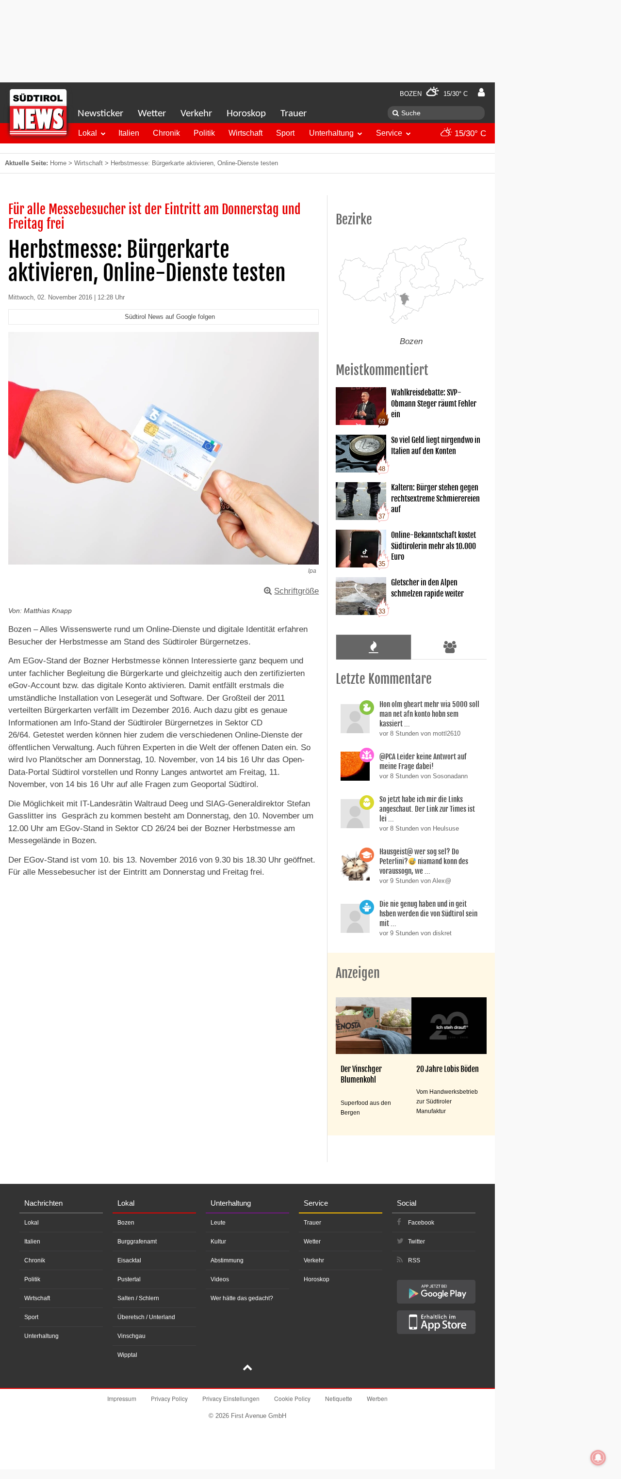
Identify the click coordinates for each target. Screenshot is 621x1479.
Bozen (125, 1222)
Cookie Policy (292, 1398)
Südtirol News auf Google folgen (170, 316)
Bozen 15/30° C (434, 93)
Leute (218, 1222)
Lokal (87, 133)
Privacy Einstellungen (231, 1398)
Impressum (121, 1398)
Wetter (152, 114)
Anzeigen (358, 973)
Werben (377, 1398)
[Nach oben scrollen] (247, 1368)
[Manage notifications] (598, 1457)
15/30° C (469, 133)
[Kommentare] (373, 647)
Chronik (166, 133)
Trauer (293, 114)
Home (58, 163)
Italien (128, 133)
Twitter (416, 1241)
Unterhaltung (331, 133)
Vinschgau (131, 1336)
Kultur (218, 1241)
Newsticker (100, 114)
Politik (204, 133)
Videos (220, 1279)
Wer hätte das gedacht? (242, 1298)
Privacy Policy (169, 1398)
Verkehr (196, 114)
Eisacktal (129, 1260)
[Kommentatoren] (450, 647)
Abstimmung (227, 1260)
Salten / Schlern (138, 1298)
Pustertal (129, 1279)
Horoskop (246, 114)
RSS (414, 1260)
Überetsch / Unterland (146, 1317)
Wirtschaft (245, 133)
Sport (285, 133)
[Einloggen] (481, 92)
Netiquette (338, 1398)
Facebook (421, 1222)
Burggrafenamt (137, 1241)
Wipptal (127, 1355)
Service (389, 133)
